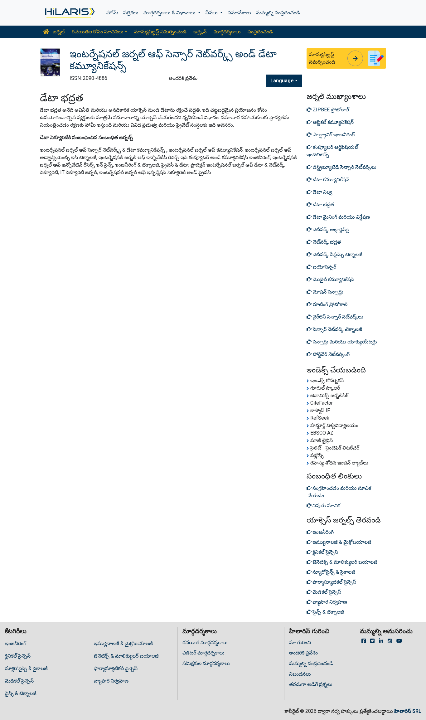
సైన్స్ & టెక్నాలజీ (20, 693)
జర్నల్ (58, 32)
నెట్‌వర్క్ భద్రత (326, 242)
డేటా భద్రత (323, 204)
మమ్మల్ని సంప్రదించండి (278, 13)
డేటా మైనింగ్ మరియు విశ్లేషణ (341, 217)
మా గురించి (300, 642)
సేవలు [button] (212, 13)
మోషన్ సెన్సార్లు (327, 292)
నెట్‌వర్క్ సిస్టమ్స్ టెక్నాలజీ (337, 254)
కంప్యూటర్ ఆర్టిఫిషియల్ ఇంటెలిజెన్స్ (332, 151)
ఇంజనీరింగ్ (15, 643)
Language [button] (282, 81)
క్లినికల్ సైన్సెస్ (18, 656)
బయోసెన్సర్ (324, 267)
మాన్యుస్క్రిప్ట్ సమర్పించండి (160, 32)
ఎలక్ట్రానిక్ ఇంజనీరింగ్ (333, 135)
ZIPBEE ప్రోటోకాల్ (330, 110)
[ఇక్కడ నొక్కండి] (69, 13)
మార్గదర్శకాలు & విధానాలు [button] (170, 13)
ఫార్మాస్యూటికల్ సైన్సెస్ (116, 668)
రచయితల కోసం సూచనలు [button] (97, 32)
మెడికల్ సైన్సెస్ (19, 681)
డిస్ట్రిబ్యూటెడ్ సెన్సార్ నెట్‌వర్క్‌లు (344, 167)
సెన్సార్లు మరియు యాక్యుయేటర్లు (344, 342)
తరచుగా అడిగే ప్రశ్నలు (310, 684)
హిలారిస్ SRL (407, 711)
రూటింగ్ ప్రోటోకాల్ (329, 304)
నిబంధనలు (300, 674)
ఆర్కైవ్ (199, 32)
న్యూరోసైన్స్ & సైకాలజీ (26, 668)
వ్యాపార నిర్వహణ (111, 681)
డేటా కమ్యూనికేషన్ (330, 179)
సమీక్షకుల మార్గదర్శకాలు (206, 663)
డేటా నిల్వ (322, 192)
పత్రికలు (130, 13)
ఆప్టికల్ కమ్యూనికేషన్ (333, 122)
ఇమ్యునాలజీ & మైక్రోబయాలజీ (123, 643)
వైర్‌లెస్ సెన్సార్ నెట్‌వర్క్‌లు (337, 317)
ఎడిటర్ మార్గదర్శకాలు (203, 653)
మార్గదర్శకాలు (227, 32)
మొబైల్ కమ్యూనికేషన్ (333, 279)
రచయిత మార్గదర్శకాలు (205, 642)
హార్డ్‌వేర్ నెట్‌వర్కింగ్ (331, 354)
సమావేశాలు (239, 13)
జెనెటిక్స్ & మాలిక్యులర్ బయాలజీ (126, 656)
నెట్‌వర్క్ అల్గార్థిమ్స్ (330, 229)
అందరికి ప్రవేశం (303, 653)
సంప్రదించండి (260, 32)
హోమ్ (112, 13)
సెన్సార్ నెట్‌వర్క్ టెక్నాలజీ (337, 329)
